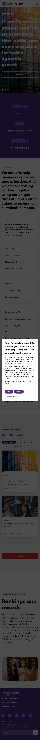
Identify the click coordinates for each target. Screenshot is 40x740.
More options (11, 396)
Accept (9, 391)
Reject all (19, 391)
